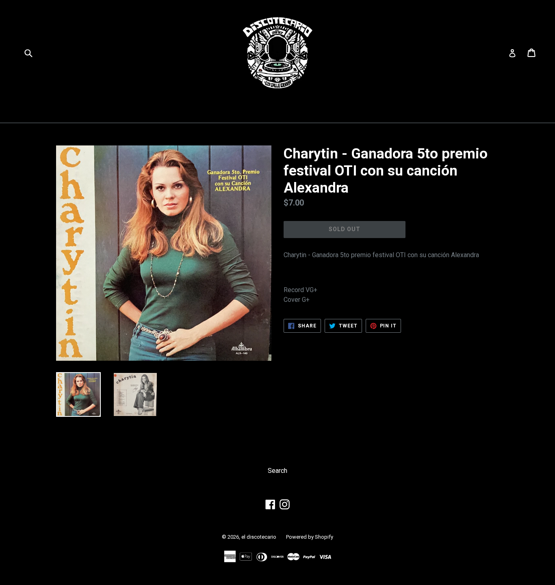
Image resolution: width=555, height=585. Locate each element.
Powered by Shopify (309, 537)
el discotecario (258, 537)
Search (277, 470)
